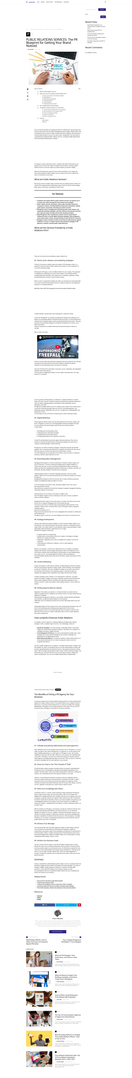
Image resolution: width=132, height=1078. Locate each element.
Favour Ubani (59, 999)
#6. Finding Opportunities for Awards (49, 103)
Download (58, 689)
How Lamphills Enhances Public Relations (49, 105)
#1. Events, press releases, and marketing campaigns (53, 95)
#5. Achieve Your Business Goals (49, 116)
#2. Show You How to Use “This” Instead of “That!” (52, 111)
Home (27, 29)
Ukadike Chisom (60, 1019)
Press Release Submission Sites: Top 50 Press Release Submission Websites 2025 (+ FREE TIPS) (67, 1057)
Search (102, 9)
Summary (42, 118)
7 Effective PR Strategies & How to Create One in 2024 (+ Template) (54, 884)
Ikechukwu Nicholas (60, 1041)
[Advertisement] (53, 18)
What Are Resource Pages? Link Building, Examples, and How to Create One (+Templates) (66, 977)
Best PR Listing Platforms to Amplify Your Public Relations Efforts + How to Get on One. (67, 1037)
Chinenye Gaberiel (60, 1061)
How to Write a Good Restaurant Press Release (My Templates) (66, 996)
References (44, 121)
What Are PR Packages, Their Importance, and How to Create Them (66, 957)
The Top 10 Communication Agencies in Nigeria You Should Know (68, 1016)
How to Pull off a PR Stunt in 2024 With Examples (50, 880)
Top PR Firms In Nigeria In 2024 (45, 882)
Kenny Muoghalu (60, 961)
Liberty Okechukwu (60, 981)
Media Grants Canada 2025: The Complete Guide (94, 31)
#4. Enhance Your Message (47, 114)
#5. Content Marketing (46, 102)
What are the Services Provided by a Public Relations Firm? (53, 93)
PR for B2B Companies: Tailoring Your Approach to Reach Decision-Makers (56, 887)
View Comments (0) (57, 931)
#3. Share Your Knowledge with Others (50, 113)
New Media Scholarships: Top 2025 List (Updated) (96, 41)
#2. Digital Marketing (46, 97)
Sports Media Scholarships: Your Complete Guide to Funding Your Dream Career (96, 26)
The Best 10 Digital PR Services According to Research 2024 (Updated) (55, 886)
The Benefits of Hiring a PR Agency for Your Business (52, 107)
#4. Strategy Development (47, 100)
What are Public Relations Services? (48, 91)
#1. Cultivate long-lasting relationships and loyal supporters (54, 109)
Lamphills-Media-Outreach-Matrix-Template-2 (44, 689)
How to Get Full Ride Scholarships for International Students (95, 34)
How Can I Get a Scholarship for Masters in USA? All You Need (96, 38)
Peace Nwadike (31, 49)
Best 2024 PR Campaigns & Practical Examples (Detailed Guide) (57, 288)
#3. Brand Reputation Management (49, 98)
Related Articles (45, 120)
